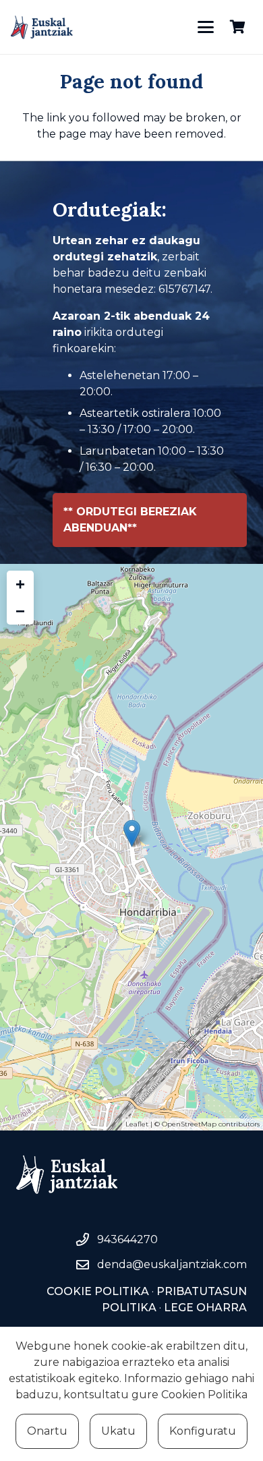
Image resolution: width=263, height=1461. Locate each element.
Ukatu (118, 1431)
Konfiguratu (202, 1431)
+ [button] (20, 584)
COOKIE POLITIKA (98, 1291)
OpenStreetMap (189, 1124)
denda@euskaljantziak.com (172, 1264)
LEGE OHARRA (204, 1307)
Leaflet (136, 1124)
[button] (206, 27)
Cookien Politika (204, 1394)
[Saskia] (237, 27)
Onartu (47, 1431)
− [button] (20, 611)
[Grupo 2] (42, 27)
